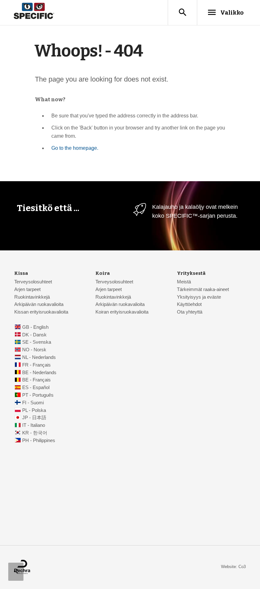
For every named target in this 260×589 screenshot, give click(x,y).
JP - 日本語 (34, 417)
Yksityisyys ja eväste (199, 297)
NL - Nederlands (39, 357)
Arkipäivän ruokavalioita (38, 304)
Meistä (184, 281)
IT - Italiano (33, 425)
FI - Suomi (33, 402)
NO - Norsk (34, 349)
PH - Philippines (38, 440)
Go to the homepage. (74, 148)
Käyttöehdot (189, 304)
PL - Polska (34, 410)
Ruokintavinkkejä (32, 297)
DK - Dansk (34, 334)
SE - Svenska (36, 342)
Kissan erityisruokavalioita (41, 311)
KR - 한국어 (34, 432)
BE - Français (36, 379)
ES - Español (35, 387)
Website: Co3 (233, 566)
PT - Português (38, 395)
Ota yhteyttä (189, 311)
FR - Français (36, 364)
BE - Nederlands (39, 372)
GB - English (35, 327)
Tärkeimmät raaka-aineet (203, 289)
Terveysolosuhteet (33, 281)
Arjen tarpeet (27, 289)
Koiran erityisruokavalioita (121, 311)
